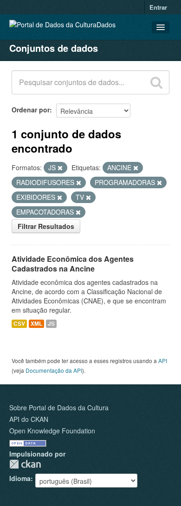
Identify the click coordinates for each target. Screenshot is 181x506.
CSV (19, 323)
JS (51, 323)
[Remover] (60, 168)
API (162, 360)
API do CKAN (28, 419)
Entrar (158, 7)
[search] (156, 82)
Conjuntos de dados (53, 48)
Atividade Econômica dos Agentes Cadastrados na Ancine (73, 263)
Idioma (20, 478)
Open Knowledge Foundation (52, 430)
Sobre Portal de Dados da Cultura (59, 407)
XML (36, 323)
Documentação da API (54, 370)
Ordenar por (31, 109)
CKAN (25, 464)
